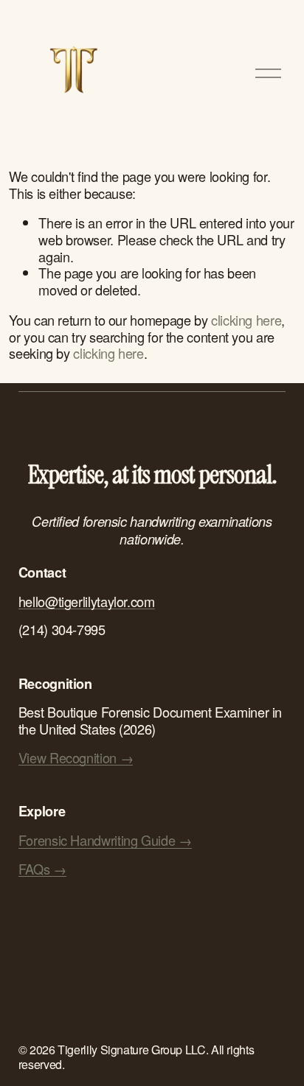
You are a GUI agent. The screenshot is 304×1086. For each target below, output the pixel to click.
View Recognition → (75, 757)
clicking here (246, 319)
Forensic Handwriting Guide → (105, 840)
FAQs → (42, 869)
